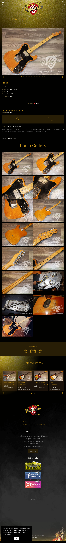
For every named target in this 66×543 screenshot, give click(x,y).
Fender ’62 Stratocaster (22, 383)
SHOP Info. (33, 451)
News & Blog (33, 522)
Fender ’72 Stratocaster (53, 383)
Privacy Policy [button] (7, 534)
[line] (40, 351)
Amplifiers (33, 504)
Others (33, 507)
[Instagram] (33, 483)
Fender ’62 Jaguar (39, 382)
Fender (9, 87)
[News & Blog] (33, 465)
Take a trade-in (33, 519)
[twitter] (26, 351)
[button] (21, 76)
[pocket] (35, 351)
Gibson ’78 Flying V (8, 382)
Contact (24, 424)
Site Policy (33, 526)
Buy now (17, 121)
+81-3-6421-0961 (48, 121)
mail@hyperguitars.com (14, 126)
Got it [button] (16, 538)
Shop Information (33, 517)
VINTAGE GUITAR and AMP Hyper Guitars (33, 535)
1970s (15, 138)
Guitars (4, 138)
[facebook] (31, 351)
